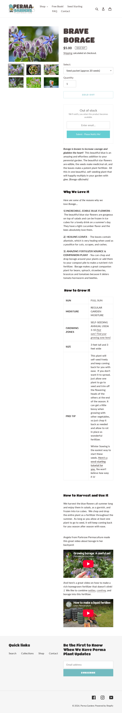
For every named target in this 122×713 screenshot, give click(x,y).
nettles (91, 590)
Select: (67, 64)
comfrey (101, 590)
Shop (41, 653)
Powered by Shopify (104, 705)
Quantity (68, 77)
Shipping (67, 53)
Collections (27, 653)
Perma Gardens (88, 705)
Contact (53, 653)
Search (12, 653)
